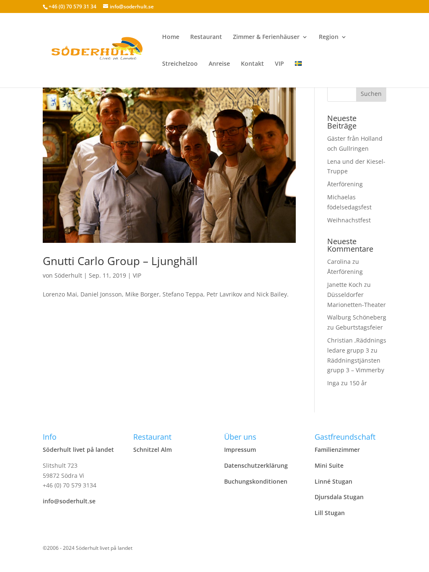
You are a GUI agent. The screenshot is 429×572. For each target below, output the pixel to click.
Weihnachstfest (349, 220)
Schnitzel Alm (152, 449)
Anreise (219, 64)
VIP (279, 64)
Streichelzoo (180, 64)
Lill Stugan (330, 513)
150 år (358, 383)
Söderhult (68, 275)
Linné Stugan (333, 481)
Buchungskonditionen (255, 481)
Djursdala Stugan (339, 497)
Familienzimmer (337, 449)
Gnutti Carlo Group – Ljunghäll (120, 260)
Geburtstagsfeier (359, 327)
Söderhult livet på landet (78, 449)
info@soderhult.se (69, 501)
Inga (333, 383)
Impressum (240, 449)
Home (170, 37)
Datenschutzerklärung (256, 465)
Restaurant (206, 37)
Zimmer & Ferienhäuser (266, 37)
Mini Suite (329, 465)
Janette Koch (344, 285)
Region (329, 37)
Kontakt (252, 64)
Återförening (345, 184)
